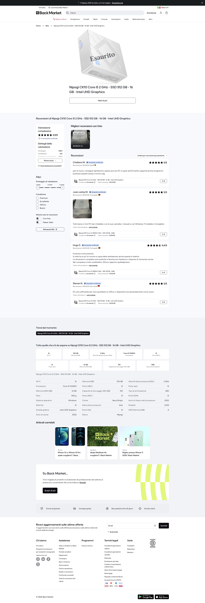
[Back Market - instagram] (38, 559)
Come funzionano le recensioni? (51, 166)
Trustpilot (130, 546)
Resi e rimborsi (64, 562)
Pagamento (63, 555)
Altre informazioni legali (113, 570)
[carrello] (166, 12)
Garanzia (107, 558)
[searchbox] (106, 12)
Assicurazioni (64, 565)
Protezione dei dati (111, 561)
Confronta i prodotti (66, 575)
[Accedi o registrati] (160, 12)
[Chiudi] (202, 3)
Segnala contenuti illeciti (113, 577)
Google (83, 482)
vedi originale (93, 227)
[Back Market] (48, 12)
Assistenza (151, 13)
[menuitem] (75, 19)
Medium (130, 552)
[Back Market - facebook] (48, 559)
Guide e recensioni (66, 572)
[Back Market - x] (38, 564)
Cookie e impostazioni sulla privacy (112, 565)
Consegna (63, 558)
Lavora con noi (41, 555)
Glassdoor (131, 549)
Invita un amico (87, 546)
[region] (120, 140)
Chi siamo (39, 546)
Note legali (108, 573)
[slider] (38, 187)
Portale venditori (65, 552)
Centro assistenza (65, 568)
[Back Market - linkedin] (43, 559)
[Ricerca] (67, 13)
